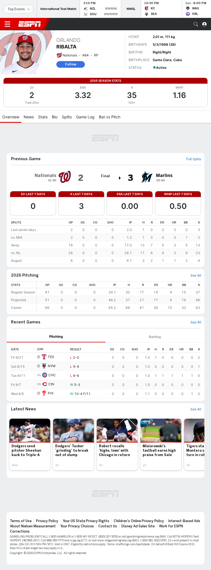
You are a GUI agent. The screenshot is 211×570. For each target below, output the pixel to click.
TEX (51, 357)
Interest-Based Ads (184, 521)
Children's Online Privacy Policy (139, 521)
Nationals (70, 55)
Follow (70, 64)
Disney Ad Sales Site (138, 526)
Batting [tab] (155, 337)
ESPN (29, 24)
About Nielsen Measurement (33, 526)
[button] (196, 24)
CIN (51, 384)
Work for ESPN (171, 526)
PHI (50, 393)
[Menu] (7, 24)
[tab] (56, 336)
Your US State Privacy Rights (86, 521)
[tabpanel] (105, 370)
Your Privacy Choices (77, 526)
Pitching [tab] (56, 336)
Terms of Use (21, 521)
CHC (52, 375)
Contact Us (107, 526)
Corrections (20, 531)
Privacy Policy (47, 521)
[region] (105, 241)
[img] (120, 178)
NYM (51, 366)
